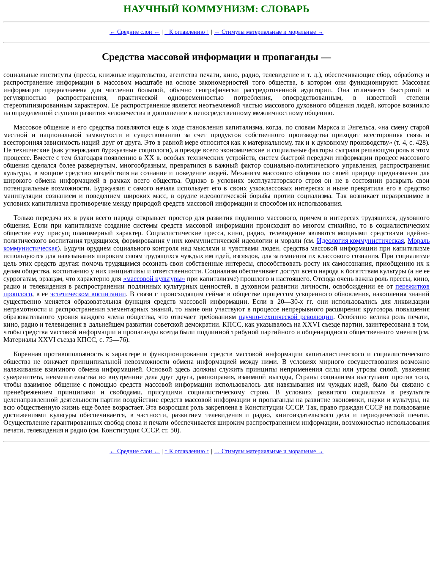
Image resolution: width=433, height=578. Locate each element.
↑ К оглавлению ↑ (186, 31)
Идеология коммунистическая (360, 240)
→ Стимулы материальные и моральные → (268, 31)
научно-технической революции (286, 316)
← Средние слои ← (135, 31)
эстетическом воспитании (88, 293)
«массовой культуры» (154, 278)
